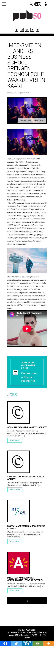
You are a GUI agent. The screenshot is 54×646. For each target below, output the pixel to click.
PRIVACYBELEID (39, 633)
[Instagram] (22, 30)
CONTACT (27, 642)
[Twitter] (32, 30)
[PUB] (27, 17)
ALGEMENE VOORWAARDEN (19, 633)
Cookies (12, 635)
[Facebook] (16, 30)
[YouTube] (37, 30)
